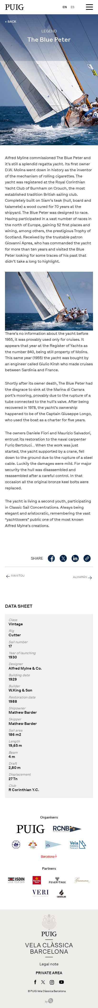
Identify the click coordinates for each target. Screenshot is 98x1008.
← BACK (10, 22)
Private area (49, 973)
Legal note (49, 964)
